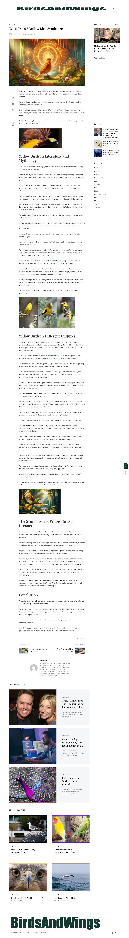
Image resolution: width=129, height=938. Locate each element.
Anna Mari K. (17, 34)
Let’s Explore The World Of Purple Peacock (71, 781)
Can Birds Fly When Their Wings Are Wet (65, 899)
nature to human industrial (71, 455)
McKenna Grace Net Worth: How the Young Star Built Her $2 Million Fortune (105, 48)
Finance (96, 181)
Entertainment (98, 178)
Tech (95, 204)
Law (95, 198)
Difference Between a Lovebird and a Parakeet (64, 850)
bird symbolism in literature (43, 113)
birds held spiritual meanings (56, 261)
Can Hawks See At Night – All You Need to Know (22, 899)
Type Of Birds (98, 207)
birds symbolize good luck (55, 356)
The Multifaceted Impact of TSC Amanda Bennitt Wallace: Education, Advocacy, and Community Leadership (111, 133)
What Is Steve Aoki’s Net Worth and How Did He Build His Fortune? (111, 153)
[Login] (113, 8)
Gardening (97, 184)
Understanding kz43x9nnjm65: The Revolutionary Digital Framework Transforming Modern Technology (73, 742)
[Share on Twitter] (13, 98)
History (96, 191)
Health (96, 188)
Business (96, 174)
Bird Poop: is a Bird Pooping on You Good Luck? (23, 850)
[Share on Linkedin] (13, 110)
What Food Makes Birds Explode (65, 650)
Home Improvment (100, 194)
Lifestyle (96, 201)
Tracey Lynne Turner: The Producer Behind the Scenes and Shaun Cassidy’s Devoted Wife (73, 704)
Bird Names (97, 171)
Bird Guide (12, 24)
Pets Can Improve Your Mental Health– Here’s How (110, 143)
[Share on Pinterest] (13, 104)
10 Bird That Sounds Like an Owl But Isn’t (40, 650)
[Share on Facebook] (13, 92)
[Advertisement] (107, 90)
